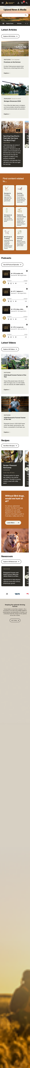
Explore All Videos (9, 349)
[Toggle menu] (2, 3)
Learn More (10, 522)
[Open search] (26, 3)
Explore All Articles (9, 36)
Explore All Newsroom (10, 561)
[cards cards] (27, 146)
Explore (6, 73)
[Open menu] (3, 23)
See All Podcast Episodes (11, 264)
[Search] (26, 15)
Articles (19, 23)
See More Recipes (9, 445)
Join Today (14, 620)
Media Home (9, 23)
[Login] (18, 3)
